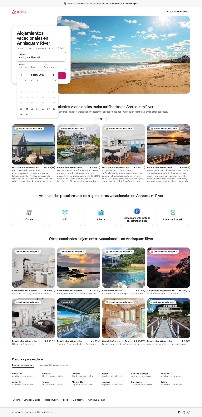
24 (27, 109)
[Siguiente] (107, 119)
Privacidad (36, 412)
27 (43, 109)
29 (54, 109)
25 (32, 109)
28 (48, 109)
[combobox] (41, 57)
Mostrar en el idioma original (125, 3)
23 (21, 109)
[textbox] (29, 67)
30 (21, 114)
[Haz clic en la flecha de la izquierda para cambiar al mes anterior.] (21, 75)
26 (37, 109)
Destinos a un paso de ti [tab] (23, 365)
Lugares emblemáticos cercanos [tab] (53, 365)
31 (27, 114)
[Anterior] (95, 119)
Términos (48, 412)
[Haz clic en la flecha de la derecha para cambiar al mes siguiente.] (53, 75)
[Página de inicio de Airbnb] (19, 11)
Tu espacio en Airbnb (177, 11)
